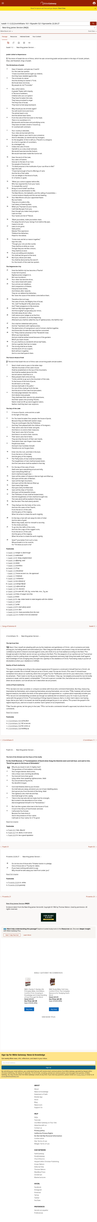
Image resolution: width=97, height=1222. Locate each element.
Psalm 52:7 (12, 833)
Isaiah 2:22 (12, 612)
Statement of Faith (41, 1094)
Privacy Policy (80, 1075)
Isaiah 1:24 (12, 581)
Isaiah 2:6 (11, 599)
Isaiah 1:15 (12, 568)
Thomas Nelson (39, 1169)
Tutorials (37, 1120)
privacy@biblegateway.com (10, 1076)
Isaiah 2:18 (12, 607)
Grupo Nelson (39, 1164)
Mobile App (38, 1097)
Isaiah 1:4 (11, 558)
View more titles (48, 1017)
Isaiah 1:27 (12, 589)
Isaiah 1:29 (12, 591)
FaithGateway (39, 1154)
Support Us (38, 1107)
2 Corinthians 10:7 (14, 723)
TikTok (36, 1195)
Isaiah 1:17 (12, 573)
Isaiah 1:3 (11, 553)
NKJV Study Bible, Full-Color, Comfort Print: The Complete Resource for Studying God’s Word (59, 992)
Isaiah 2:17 (12, 604)
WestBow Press (39, 1172)
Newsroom (38, 1105)
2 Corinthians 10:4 (14, 721)
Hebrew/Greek (25, 36)
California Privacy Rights (43, 1133)
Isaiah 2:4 (11, 597)
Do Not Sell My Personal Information (48, 1136)
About (36, 1089)
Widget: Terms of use (41, 1144)
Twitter (36, 1198)
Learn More (27, 935)
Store (36, 1100)
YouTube (37, 1200)
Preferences (38, 1213)
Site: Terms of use (40, 1141)
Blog (36, 1102)
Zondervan (38, 1175)
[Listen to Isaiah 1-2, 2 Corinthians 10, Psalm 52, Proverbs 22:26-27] (29, 42)
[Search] (93, 23)
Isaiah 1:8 (11, 563)
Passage (4, 36)
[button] (94, 3)
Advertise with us (40, 1125)
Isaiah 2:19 (12, 610)
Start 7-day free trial (11, 935)
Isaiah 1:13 (12, 566)
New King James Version (15, 903)
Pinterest (37, 1192)
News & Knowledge (41, 1092)
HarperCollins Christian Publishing (46, 1161)
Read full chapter (12, 712)
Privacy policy (39, 1130)
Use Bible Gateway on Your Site (45, 1123)
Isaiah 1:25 (12, 586)
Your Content (37, 36)
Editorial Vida (39, 1167)
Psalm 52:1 (12, 830)
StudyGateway (39, 1156)
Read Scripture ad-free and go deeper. (48, 8)
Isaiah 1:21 (12, 578)
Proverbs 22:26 (13, 883)
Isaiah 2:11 (12, 602)
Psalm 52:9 (12, 835)
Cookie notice (39, 1138)
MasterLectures (40, 1177)
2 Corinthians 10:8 (14, 726)
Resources (13, 36)
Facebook (37, 1187)
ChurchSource (39, 1159)
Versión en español (41, 1210)
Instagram (38, 1190)
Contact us (38, 1128)
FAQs (36, 1117)
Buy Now (29, 1009)
